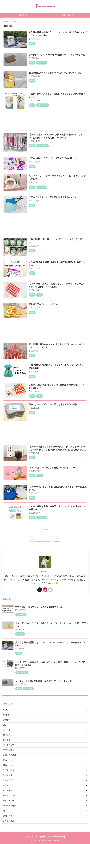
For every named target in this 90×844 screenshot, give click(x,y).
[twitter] (39, 589)
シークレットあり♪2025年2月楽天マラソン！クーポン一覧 (57, 54)
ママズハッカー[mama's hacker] (45, 836)
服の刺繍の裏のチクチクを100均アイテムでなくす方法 (55, 72)
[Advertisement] (45, 121)
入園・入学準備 (67, 15)
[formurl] (50, 589)
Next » (45, 530)
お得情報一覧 (22, 15)
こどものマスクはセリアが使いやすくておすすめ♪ (53, 197)
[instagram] (45, 589)
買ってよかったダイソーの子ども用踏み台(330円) (53, 404)
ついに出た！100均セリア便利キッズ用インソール (53, 467)
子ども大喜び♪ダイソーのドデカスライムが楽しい (53, 158)
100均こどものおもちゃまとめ (43, 304)
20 (57, 538)
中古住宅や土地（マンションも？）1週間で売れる (39, 607)
